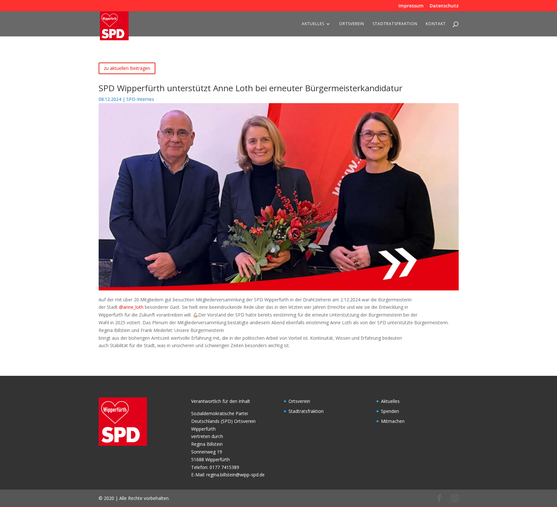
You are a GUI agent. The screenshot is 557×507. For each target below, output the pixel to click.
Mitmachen (393, 421)
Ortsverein (351, 24)
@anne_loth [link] (131, 307)
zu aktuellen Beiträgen (127, 68)
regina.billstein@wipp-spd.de (235, 475)
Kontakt (436, 24)
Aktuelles (313, 24)
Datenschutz (444, 6)
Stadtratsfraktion (395, 24)
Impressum (411, 6)
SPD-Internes (140, 99)
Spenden (390, 411)
